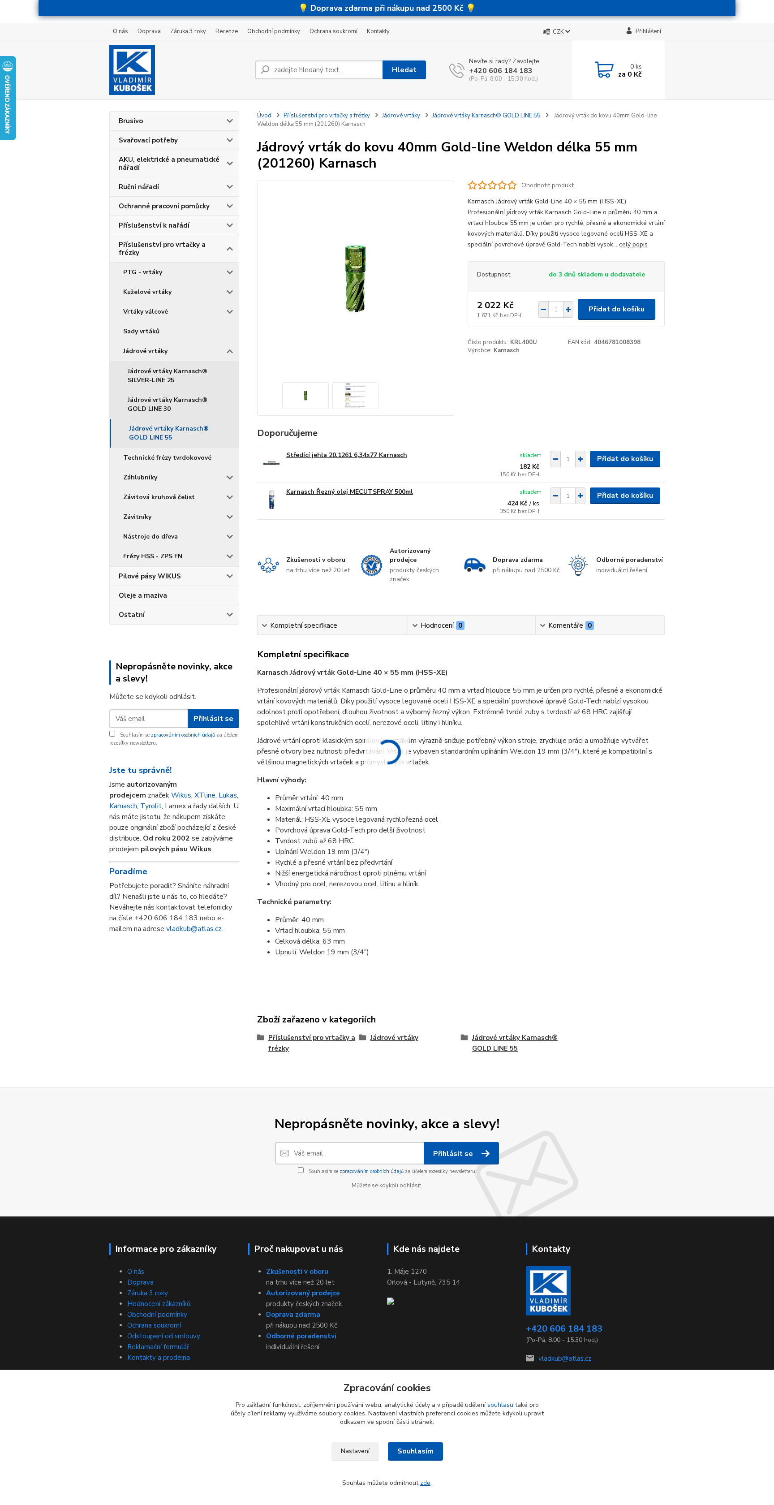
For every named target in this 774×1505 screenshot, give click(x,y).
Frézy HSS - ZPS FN (152, 556)
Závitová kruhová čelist (159, 497)
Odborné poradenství (301, 1336)
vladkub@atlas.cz (194, 929)
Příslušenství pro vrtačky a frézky (162, 248)
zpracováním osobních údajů (183, 735)
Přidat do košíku (617, 309)
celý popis (633, 244)
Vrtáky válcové (145, 311)
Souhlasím (415, 1451)
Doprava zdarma (293, 1314)
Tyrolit (151, 806)
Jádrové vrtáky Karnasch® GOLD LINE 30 (167, 404)
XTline (204, 795)
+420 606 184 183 (501, 71)
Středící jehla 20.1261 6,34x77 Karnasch (346, 455)
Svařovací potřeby (148, 140)
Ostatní (132, 614)
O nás (120, 31)
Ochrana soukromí (333, 31)
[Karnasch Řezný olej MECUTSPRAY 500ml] (272, 499)
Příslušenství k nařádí (154, 225)
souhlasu (500, 1405)
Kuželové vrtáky (147, 292)
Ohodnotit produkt (547, 185)
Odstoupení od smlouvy (163, 1336)
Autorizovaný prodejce (303, 1293)
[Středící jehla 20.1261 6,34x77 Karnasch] (272, 463)
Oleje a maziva (143, 595)
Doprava (149, 31)
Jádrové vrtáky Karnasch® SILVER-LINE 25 (167, 375)
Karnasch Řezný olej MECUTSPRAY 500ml (349, 491)
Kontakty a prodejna (158, 1357)
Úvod (264, 116)
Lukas (228, 795)
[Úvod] (178, 70)
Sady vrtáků (141, 331)
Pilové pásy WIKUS (150, 576)
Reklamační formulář (158, 1346)
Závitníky (137, 517)
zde (425, 1483)
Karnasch (123, 806)
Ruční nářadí (139, 186)
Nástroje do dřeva (150, 536)
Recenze (226, 31)
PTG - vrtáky (142, 272)
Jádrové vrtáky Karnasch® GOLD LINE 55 (169, 433)
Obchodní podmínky (273, 31)
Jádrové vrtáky (145, 351)
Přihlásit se (213, 719)
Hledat (404, 70)
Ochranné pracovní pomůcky (164, 206)
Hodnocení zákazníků (158, 1303)
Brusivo (131, 120)
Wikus (181, 795)
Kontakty (378, 31)
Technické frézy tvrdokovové (167, 457)
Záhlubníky (140, 477)
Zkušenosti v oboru (297, 1271)
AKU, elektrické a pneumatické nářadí (169, 163)
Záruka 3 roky (188, 31)
